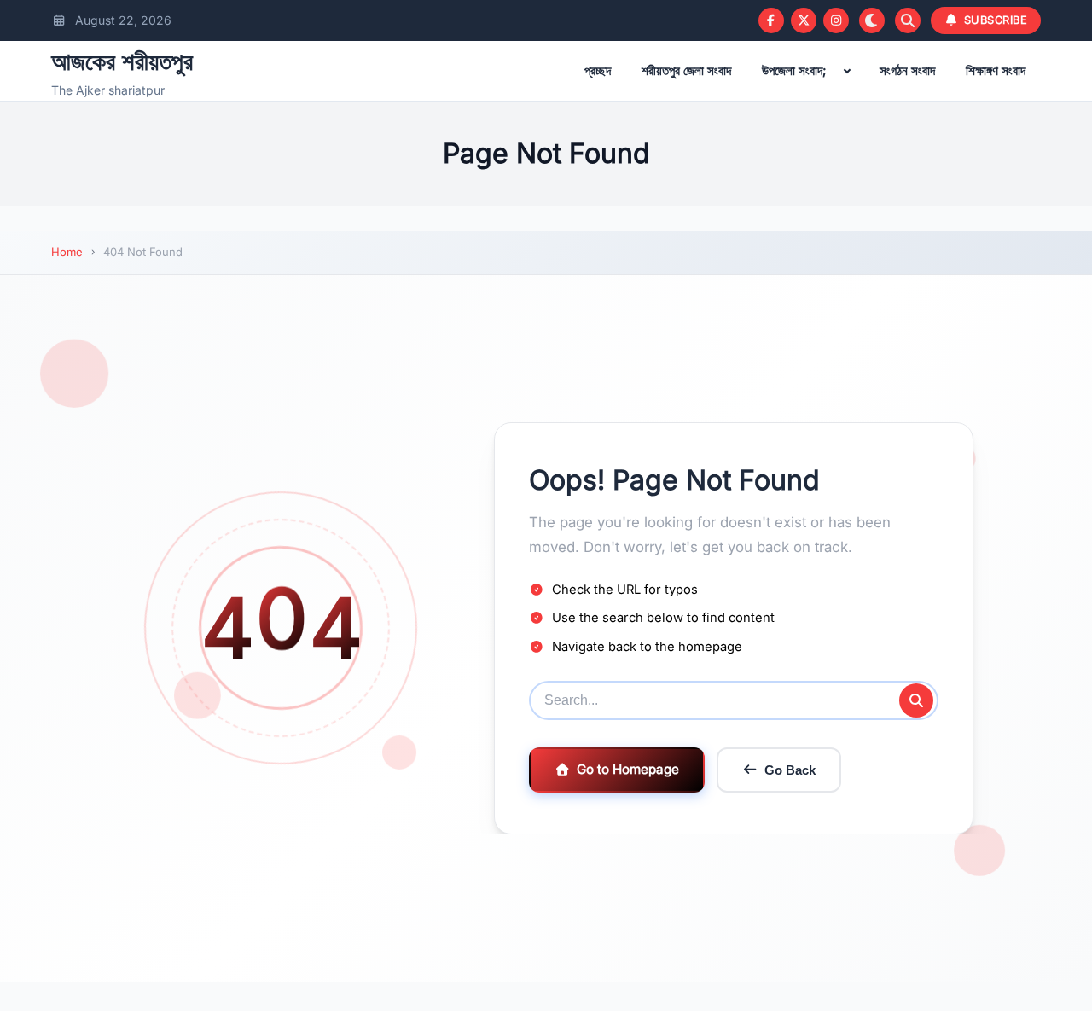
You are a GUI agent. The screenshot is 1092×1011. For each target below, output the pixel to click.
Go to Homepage (628, 769)
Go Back (790, 770)
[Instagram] (836, 20)
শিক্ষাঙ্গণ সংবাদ (995, 70)
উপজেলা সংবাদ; (794, 70)
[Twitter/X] (803, 20)
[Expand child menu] (847, 70)
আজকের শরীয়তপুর (122, 61)
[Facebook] (771, 20)
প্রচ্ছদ (597, 70)
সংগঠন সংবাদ (907, 70)
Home (67, 252)
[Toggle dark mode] (872, 20)
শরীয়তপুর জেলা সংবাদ (686, 70)
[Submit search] (916, 700)
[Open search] (908, 20)
